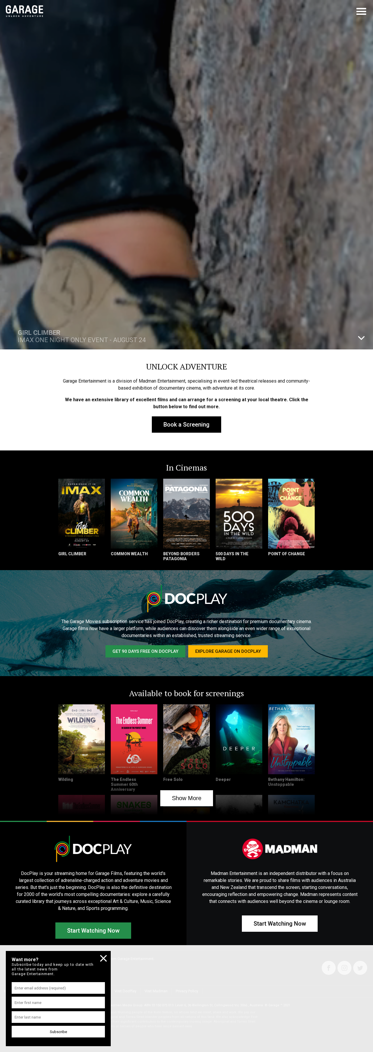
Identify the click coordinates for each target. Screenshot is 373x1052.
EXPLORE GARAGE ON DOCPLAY (228, 651)
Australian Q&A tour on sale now (64, 336)
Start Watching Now (93, 930)
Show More (186, 798)
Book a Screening (186, 424)
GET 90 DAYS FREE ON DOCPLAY (145, 651)
